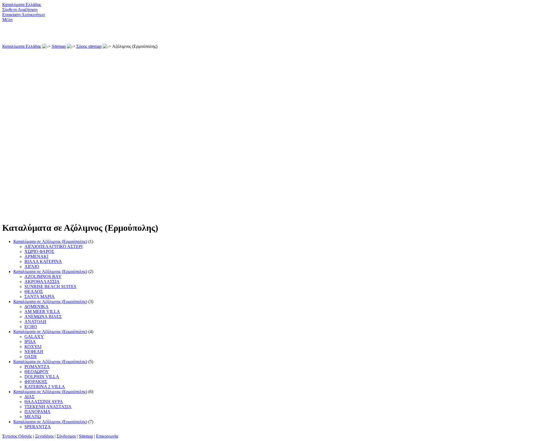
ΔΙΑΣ (29, 396)
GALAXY (34, 336)
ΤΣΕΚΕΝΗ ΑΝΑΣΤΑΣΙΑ (48, 406)
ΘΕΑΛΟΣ (33, 291)
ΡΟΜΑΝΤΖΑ (37, 366)
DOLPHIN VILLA (41, 376)
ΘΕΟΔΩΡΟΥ (36, 371)
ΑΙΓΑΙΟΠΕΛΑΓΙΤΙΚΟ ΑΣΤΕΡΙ (53, 246)
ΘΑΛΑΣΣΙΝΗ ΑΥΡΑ (43, 401)
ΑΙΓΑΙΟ (31, 266)
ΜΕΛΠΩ (32, 416)
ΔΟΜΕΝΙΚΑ (36, 306)
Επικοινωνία (107, 436)
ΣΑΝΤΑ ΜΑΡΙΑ (39, 296)
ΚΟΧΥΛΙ (32, 346)
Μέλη (7, 19)
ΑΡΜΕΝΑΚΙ (36, 256)
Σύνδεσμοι (66, 436)
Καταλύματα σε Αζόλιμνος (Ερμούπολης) (50, 241)
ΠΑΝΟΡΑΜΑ (37, 411)
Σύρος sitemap (89, 46)
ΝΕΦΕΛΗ (33, 351)
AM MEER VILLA (42, 311)
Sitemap (59, 46)
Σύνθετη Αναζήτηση (19, 9)
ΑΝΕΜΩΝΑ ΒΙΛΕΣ (43, 316)
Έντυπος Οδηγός (17, 436)
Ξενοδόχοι (44, 436)
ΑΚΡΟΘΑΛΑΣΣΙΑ (42, 281)
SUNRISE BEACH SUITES (50, 286)
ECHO (30, 326)
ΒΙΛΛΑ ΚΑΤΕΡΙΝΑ (43, 261)
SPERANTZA (37, 426)
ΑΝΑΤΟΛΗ (35, 321)
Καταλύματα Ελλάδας (21, 4)
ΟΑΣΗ (30, 356)
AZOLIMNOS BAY (43, 276)
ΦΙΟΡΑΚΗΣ (35, 381)
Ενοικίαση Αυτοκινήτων (23, 14)
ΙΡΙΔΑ (30, 341)
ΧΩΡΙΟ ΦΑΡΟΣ (39, 251)
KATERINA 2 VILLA (44, 386)
